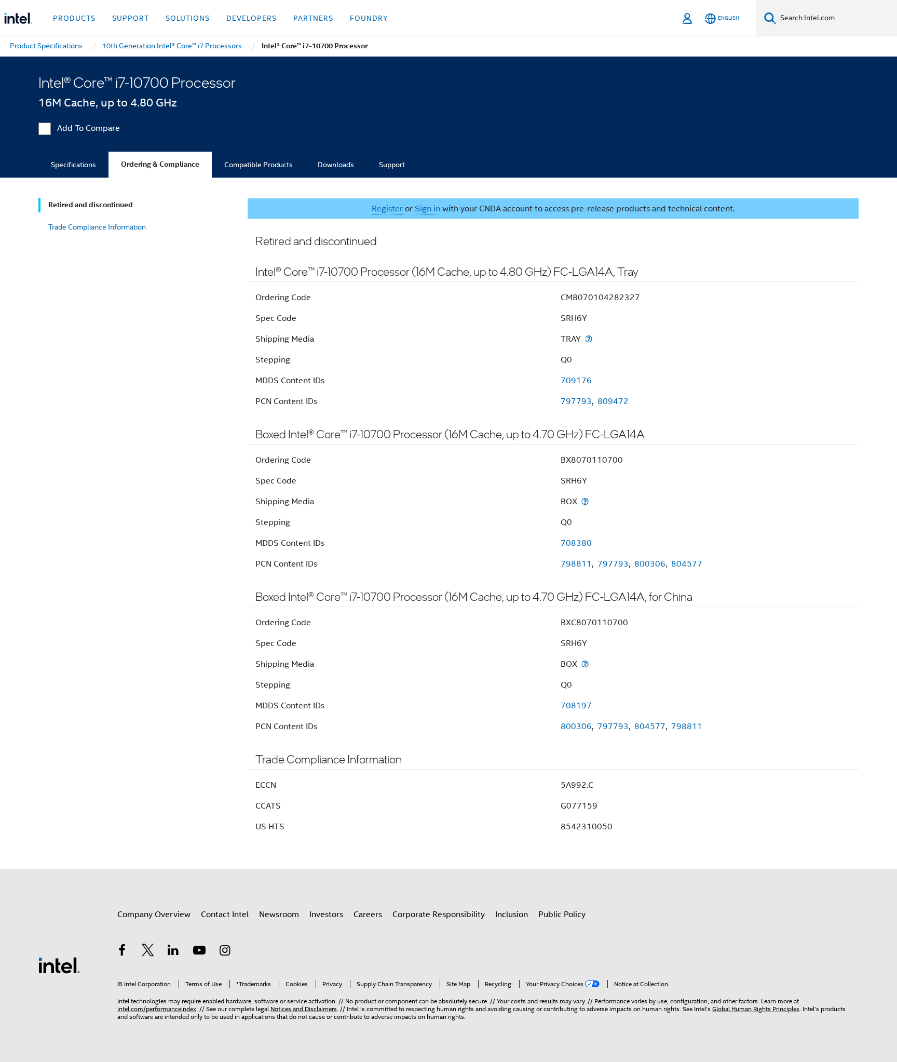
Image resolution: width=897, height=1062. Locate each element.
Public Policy (562, 914)
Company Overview (154, 914)
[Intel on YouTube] (199, 952)
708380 (576, 543)
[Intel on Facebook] (122, 952)
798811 (576, 564)
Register (387, 209)
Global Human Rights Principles (755, 1009)
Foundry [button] (369, 18)
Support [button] (130, 18)
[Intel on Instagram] (225, 952)
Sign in (427, 209)
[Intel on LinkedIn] (173, 952)
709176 (576, 380)
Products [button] (74, 18)
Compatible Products (258, 164)
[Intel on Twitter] (148, 952)
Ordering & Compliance (160, 164)
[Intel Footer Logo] (59, 965)
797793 (576, 401)
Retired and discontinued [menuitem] (90, 205)
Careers (368, 914)
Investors (326, 914)
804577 (686, 564)
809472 (613, 401)
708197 (576, 706)
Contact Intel (225, 914)
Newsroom (279, 914)
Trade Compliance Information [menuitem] (97, 227)
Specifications (73, 164)
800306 (649, 564)
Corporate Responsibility (438, 914)
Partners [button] (313, 18)
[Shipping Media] (588, 338)
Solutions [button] (188, 18)
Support (392, 164)
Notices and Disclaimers (303, 1009)
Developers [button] (251, 18)
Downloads (336, 164)
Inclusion (511, 914)
